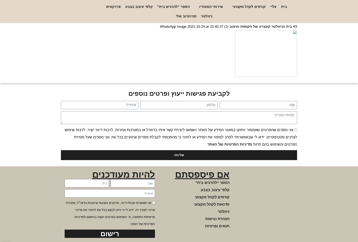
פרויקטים (113, 7)
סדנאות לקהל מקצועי (212, 204)
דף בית (291, 27)
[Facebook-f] (82, 11)
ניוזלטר (206, 16)
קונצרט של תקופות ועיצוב (250, 27)
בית (284, 7)
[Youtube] (68, 11)
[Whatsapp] (75, 11)
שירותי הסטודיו (211, 7)
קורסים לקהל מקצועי (249, 7)
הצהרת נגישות (217, 219)
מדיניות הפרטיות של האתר (229, 144)
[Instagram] (88, 11)
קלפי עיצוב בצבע (139, 7)
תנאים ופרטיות (217, 226)
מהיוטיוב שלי (186, 16)
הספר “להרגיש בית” (173, 7)
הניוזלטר (278, 27)
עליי (273, 7)
